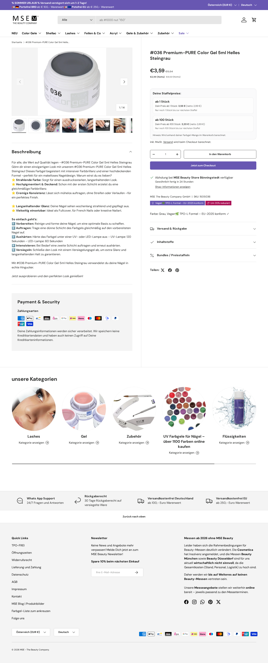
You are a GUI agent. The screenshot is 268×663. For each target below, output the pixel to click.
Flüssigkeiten (234, 436)
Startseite (17, 42)
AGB (15, 582)
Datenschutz (20, 574)
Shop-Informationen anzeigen (172, 187)
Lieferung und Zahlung (26, 567)
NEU (15, 33)
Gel (84, 436)
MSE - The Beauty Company (34, 649)
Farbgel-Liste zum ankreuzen (31, 611)
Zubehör (164, 33)
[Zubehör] (134, 409)
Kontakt (17, 596)
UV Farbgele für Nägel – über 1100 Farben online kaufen (184, 441)
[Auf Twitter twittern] (162, 270)
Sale (182, 33)
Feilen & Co (92, 33)
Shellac (51, 33)
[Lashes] (34, 409)
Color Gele (29, 33)
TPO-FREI (18, 545)
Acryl (113, 33)
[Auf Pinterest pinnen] (177, 270)
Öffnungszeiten (22, 553)
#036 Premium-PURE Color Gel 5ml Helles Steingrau (47, 42)
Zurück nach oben (134, 516)
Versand (168, 142)
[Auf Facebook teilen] (170, 270)
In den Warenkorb (220, 154)
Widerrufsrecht (22, 560)
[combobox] (140, 20)
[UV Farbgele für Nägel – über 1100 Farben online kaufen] (184, 409)
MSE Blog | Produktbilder (28, 604)
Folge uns (18, 618)
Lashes (70, 33)
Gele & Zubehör (137, 33)
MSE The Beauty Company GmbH (170, 196)
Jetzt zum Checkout (203, 165)
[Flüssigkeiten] (234, 409)
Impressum (19, 589)
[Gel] (84, 409)
